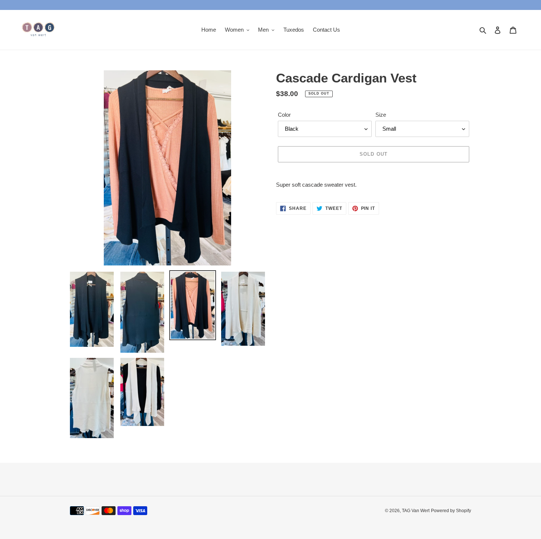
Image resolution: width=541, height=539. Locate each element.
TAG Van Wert (415, 510)
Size (380, 115)
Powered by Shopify (451, 510)
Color (284, 115)
